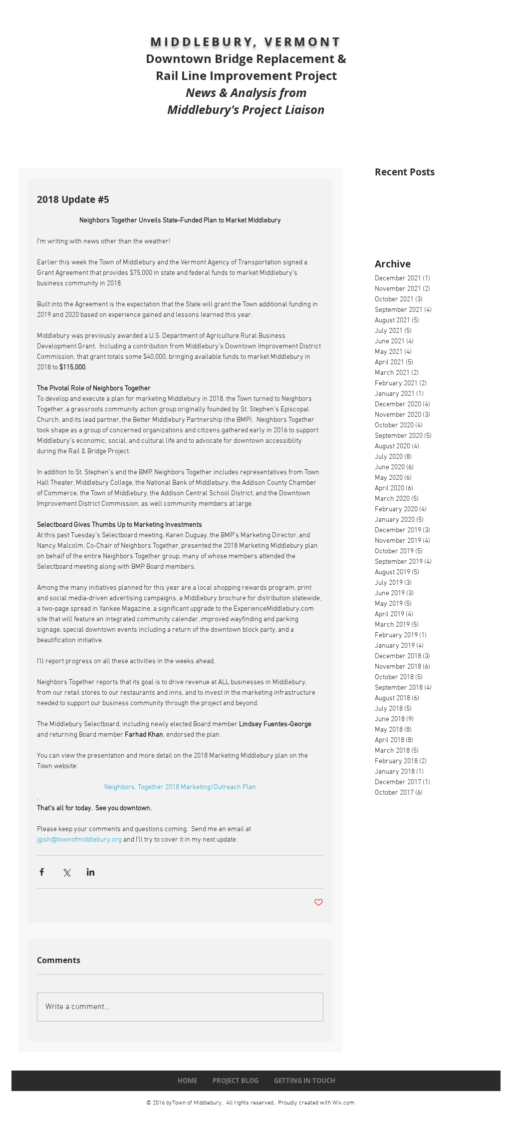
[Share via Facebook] (41, 872)
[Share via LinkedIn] (90, 872)
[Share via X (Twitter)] (66, 872)
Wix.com (343, 1103)
